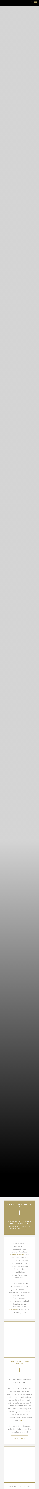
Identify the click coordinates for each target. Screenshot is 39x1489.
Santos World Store (17, 1255)
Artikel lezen (19, 1438)
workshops (13, 1310)
